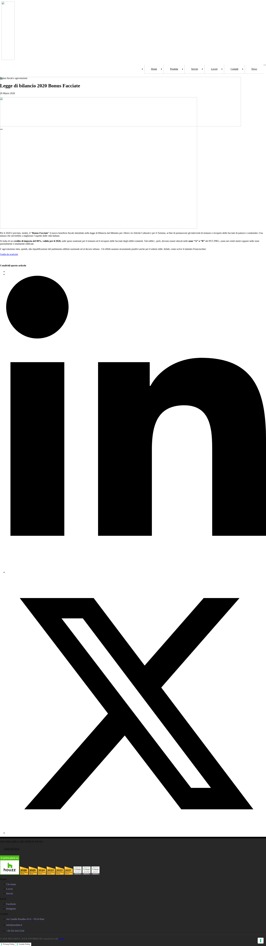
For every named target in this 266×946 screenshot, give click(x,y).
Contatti (234, 69)
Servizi (194, 69)
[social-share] (136, 572)
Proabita (174, 69)
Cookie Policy (24, 944)
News (254, 69)
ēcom (61, 938)
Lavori (214, 69)
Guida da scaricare (9, 254)
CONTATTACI (11, 849)
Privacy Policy (8, 944)
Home (154, 69)
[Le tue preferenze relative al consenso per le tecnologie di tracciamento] (261, 941)
